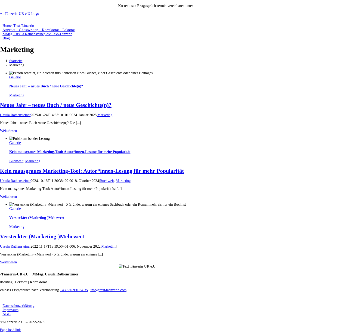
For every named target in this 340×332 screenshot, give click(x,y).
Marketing (16, 95)
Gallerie (15, 77)
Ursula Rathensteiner (15, 115)
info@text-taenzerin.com (108, 290)
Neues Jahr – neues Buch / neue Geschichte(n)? (46, 86)
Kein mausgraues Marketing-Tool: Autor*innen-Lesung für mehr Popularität (69, 152)
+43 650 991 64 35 (208, 6)
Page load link (10, 330)
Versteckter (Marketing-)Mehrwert (36, 218)
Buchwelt (16, 161)
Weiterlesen (8, 131)
